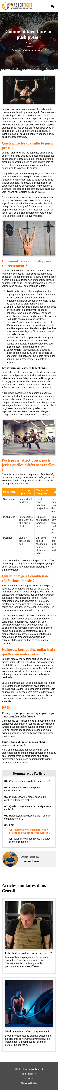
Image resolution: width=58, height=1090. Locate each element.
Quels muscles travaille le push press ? (27, 781)
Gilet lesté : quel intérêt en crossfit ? (28, 953)
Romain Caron (30, 861)
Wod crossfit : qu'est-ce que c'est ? (27, 1031)
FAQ (9, 825)
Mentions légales (29, 1083)
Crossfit (29, 47)
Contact (29, 1078)
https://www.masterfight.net (30, 1069)
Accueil (29, 43)
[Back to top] (50, 1082)
